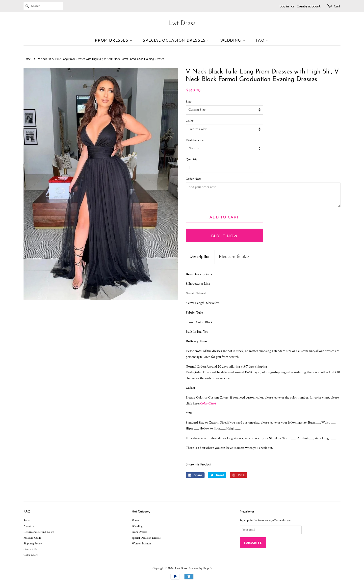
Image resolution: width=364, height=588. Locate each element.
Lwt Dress (182, 23)
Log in (284, 6)
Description (199, 257)
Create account (309, 6)
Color (189, 121)
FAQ (261, 39)
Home (27, 59)
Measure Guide (32, 538)
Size (188, 101)
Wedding (231, 39)
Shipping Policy (33, 543)
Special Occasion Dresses (175, 39)
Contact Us (30, 549)
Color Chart (208, 403)
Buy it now (224, 235)
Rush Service (195, 140)
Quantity (192, 159)
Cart (337, 6)
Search (27, 520)
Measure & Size (234, 257)
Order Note (193, 179)
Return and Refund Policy (39, 532)
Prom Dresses (112, 39)
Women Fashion (141, 543)
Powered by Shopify (200, 568)
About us (29, 526)
